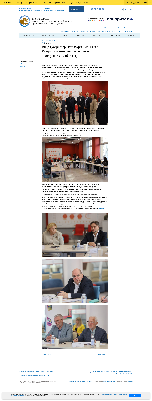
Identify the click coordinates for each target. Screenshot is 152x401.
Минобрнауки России (109, 381)
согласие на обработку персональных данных (114, 394)
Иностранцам (106, 31)
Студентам (74, 31)
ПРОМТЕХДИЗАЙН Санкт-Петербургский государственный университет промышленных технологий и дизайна (53, 21)
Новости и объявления (26, 61)
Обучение (64, 35)
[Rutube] (103, 9)
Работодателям (95, 31)
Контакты (130, 35)
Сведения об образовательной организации (81, 381)
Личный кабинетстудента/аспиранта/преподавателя (30, 9)
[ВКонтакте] (92, 9)
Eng (129, 9)
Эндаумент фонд (127, 31)
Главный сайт (75, 9)
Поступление (46, 35)
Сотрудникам (84, 31)
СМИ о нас (23, 64)
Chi (132, 9)
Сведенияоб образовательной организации (54, 9)
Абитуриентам (64, 31)
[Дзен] (100, 9)
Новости (120, 28)
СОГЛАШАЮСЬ (135, 395)
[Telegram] (97, 9)
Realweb (130, 381)
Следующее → (102, 354)
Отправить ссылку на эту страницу (123, 371)
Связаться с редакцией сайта (100, 371)
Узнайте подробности (17, 395)
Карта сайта (49, 371)
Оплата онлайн (128, 28)
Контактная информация (26, 371)
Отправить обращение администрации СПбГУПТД (34, 375)
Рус (125, 9)
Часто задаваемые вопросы (124, 373)
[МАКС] (95, 9)
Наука (79, 35)
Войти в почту (40, 371)
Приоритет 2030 (101, 28)
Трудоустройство (112, 28)
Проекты (114, 35)
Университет (27, 35)
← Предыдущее (46, 354)
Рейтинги (22, 66)
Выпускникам (116, 31)
